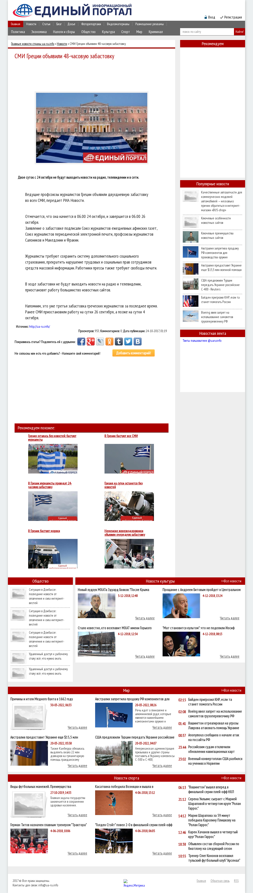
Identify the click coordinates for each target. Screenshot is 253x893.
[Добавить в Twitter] (128, 341)
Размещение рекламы (149, 24)
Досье (71, 24)
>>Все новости (231, 581)
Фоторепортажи (91, 24)
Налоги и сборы (64, 31)
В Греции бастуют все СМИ (121, 436)
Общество (88, 31)
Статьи (46, 24)
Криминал (156, 31)
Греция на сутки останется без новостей (124, 485)
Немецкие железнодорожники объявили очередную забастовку (125, 532)
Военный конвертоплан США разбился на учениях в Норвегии (215, 761)
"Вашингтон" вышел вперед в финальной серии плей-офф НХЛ (211, 789)
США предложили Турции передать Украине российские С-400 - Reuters (220, 284)
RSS (236, 880)
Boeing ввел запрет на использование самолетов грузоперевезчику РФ (217, 316)
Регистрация (233, 17)
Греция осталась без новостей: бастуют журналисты (52, 437)
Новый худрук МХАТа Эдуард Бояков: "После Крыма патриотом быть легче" (113, 589)
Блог (59, 24)
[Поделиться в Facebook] (81, 341)
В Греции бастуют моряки (44, 531)
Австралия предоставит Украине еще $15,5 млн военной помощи (221, 267)
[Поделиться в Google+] (91, 341)
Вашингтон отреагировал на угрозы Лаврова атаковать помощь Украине (213, 725)
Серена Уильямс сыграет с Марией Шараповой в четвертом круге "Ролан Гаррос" (214, 804)
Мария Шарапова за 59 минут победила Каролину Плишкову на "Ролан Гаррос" (211, 820)
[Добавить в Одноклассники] (109, 341)
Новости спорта (126, 778)
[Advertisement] (93, 74)
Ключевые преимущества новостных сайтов (217, 235)
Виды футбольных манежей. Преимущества (40, 786)
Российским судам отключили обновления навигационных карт (211, 749)
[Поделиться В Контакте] (138, 341)
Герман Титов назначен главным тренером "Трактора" (48, 824)
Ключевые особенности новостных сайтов (216, 220)
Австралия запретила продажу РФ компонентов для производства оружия (220, 252)
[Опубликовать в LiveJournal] (100, 341)
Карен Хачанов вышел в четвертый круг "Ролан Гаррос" (213, 834)
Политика (18, 31)
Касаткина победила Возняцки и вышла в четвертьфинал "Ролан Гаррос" (124, 786)
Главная (15, 24)
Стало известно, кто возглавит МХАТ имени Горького (115, 628)
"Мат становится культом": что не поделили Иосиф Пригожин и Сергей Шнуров (198, 628)
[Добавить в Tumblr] (119, 341)
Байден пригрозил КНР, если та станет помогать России (220, 299)
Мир (139, 31)
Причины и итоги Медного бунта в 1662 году (41, 699)
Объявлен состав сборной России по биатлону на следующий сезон (213, 846)
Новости (31, 24)
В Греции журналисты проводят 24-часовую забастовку (50, 485)
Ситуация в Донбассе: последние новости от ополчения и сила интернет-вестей (46, 596)
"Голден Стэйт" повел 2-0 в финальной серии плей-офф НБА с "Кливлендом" (133, 824)
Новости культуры (160, 581)
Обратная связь (220, 880)
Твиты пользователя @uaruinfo (202, 340)
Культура (108, 31)
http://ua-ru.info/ (39, 326)
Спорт (125, 31)
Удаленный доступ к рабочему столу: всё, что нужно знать (48, 656)
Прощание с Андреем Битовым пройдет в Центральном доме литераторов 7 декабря (202, 589)
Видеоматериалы (118, 24)
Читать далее (145, 618)
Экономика (39, 31)
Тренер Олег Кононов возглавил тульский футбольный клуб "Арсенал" (214, 858)
